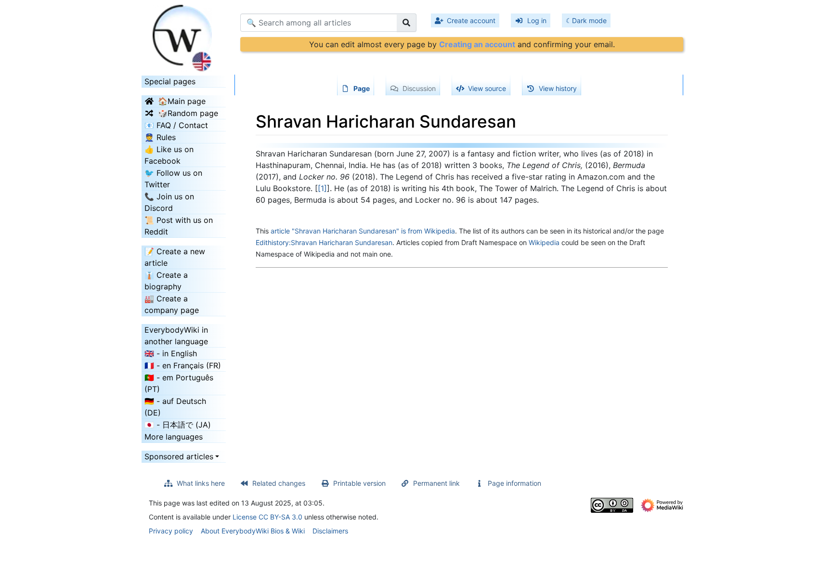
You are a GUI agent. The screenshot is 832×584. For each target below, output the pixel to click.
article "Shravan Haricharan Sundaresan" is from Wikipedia (363, 231)
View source (487, 88)
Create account (471, 20)
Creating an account (477, 44)
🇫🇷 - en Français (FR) (182, 365)
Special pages (169, 81)
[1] (322, 188)
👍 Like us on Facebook (169, 155)
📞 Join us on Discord (169, 202)
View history (558, 88)
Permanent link (436, 483)
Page (361, 88)
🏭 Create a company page (171, 304)
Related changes (278, 483)
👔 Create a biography (166, 280)
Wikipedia (544, 242)
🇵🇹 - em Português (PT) (178, 383)
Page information (514, 483)
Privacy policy (171, 531)
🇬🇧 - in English (170, 353)
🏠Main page (182, 101)
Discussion (419, 88)
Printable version (359, 483)
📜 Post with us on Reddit (178, 225)
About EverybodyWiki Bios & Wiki (253, 531)
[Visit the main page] (184, 35)
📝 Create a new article (174, 257)
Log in (536, 20)
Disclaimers (330, 531)
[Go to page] (406, 22)
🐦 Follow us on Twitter (173, 178)
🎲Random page (188, 113)
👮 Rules (160, 137)
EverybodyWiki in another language (176, 335)
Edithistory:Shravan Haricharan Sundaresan (324, 242)
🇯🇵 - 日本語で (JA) (177, 424)
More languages (173, 436)
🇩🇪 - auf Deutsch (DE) (175, 406)
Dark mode (589, 20)
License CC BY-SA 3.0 (267, 517)
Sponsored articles (178, 456)
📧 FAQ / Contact (176, 125)
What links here (201, 483)
